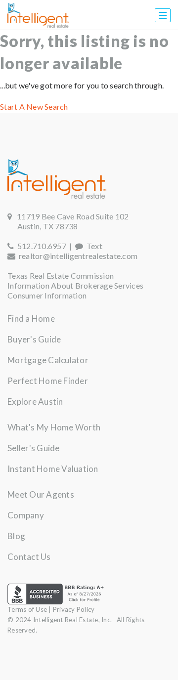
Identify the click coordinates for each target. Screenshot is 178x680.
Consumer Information (47, 295)
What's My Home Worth (53, 427)
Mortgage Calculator (48, 360)
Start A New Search (34, 106)
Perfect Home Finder (47, 381)
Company (25, 515)
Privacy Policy (74, 609)
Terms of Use (27, 609)
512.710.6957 (40, 246)
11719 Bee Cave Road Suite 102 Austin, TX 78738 (68, 221)
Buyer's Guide (34, 339)
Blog (16, 536)
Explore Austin (35, 401)
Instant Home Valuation (52, 469)
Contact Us (29, 557)
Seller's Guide (33, 448)
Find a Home (31, 318)
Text (92, 246)
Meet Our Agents (40, 494)
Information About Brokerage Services (75, 285)
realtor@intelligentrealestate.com (78, 255)
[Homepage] (38, 15)
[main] (89, 71)
